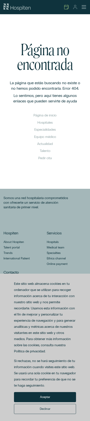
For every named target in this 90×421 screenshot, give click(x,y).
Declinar (45, 409)
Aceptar (45, 397)
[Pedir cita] (66, 7)
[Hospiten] (17, 7)
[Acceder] (75, 7)
